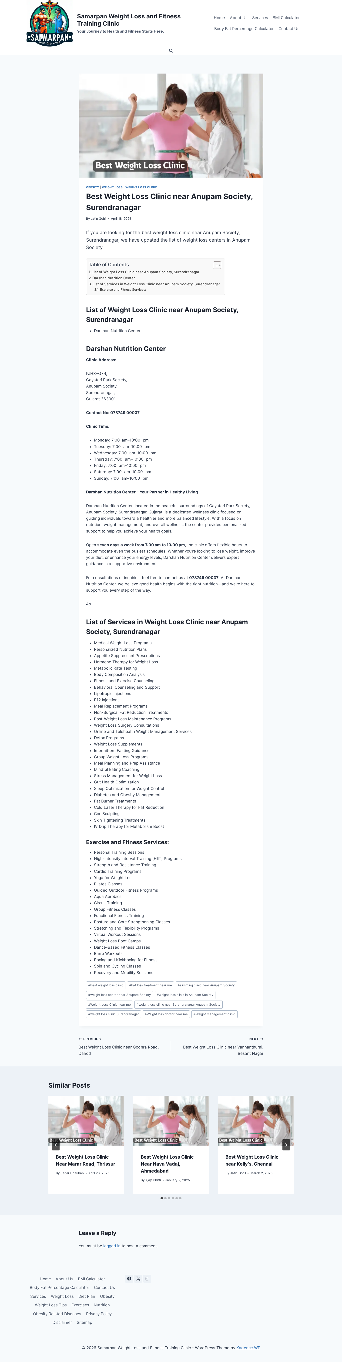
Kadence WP (248, 1347)
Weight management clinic (214, 1014)
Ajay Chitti (153, 1180)
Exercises (80, 1305)
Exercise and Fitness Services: (123, 289)
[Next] (286, 1144)
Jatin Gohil (98, 218)
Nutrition (102, 1305)
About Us (239, 17)
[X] (138, 1279)
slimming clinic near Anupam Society (206, 985)
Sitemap (84, 1322)
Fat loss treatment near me (150, 985)
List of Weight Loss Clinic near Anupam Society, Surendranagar (145, 272)
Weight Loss (112, 187)
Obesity (92, 187)
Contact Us (288, 28)
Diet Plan (86, 1296)
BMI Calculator (286, 17)
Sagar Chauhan (72, 1173)
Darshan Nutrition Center (113, 278)
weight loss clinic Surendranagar (113, 1014)
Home (219, 17)
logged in (112, 1246)
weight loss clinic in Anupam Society (185, 995)
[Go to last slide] (56, 1144)
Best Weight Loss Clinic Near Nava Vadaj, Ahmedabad (167, 1164)
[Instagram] (147, 1279)
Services (260, 17)
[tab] (162, 1198)
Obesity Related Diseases (57, 1313)
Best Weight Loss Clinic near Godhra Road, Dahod (119, 1046)
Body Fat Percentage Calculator (244, 28)
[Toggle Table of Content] (215, 265)
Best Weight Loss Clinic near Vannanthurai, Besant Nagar (223, 1046)
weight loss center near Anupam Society (119, 995)
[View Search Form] (171, 51)
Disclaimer (62, 1322)
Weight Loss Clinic (141, 187)
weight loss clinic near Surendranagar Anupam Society (179, 1004)
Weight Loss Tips (51, 1305)
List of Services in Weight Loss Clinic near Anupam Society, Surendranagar (156, 284)
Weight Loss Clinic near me (109, 1004)
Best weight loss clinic (105, 985)
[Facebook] (129, 1279)
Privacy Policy (99, 1313)
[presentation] (86, 1121)
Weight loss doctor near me (166, 1014)
